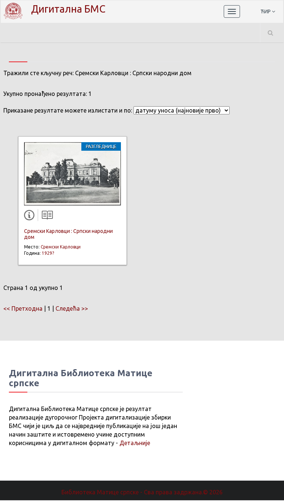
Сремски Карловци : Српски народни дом (68, 234)
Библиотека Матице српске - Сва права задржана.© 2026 (142, 492)
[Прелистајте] (45, 216)
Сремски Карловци (61, 246)
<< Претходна (23, 308)
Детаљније (134, 443)
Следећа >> (71, 308)
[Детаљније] (30, 216)
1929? (48, 253)
